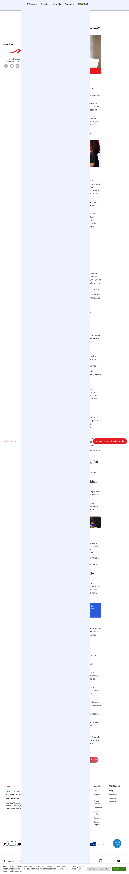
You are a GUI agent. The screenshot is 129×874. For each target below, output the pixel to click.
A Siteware (32, 4)
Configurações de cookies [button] (99, 869)
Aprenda (57, 4)
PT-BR (85, 4)
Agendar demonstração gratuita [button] (109, 441)
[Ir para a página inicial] (10, 441)
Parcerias (69, 4)
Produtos (45, 4)
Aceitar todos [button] (119, 869)
